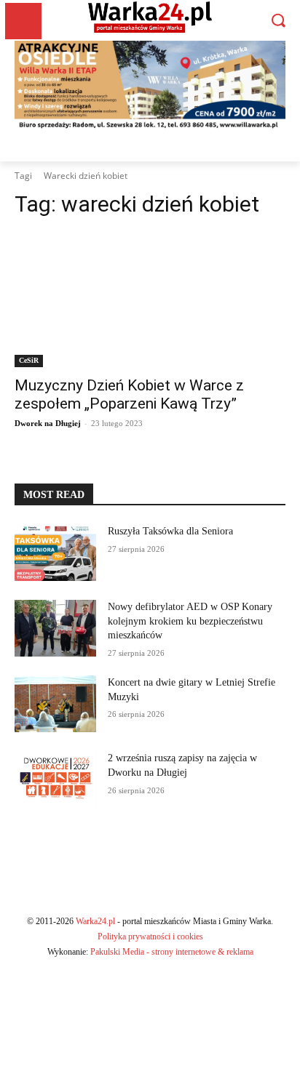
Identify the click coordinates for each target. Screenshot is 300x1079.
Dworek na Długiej (48, 423)
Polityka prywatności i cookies (150, 936)
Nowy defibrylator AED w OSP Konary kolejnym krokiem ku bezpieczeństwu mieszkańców (190, 621)
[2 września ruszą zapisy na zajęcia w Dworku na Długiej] (55, 779)
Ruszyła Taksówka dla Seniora (172, 531)
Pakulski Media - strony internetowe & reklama (171, 952)
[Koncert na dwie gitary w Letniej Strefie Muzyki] (55, 703)
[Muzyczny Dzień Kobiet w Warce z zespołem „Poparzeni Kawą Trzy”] (150, 299)
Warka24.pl (95, 921)
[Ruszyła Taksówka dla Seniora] (55, 552)
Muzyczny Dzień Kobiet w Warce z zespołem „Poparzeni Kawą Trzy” (129, 394)
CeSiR (29, 360)
